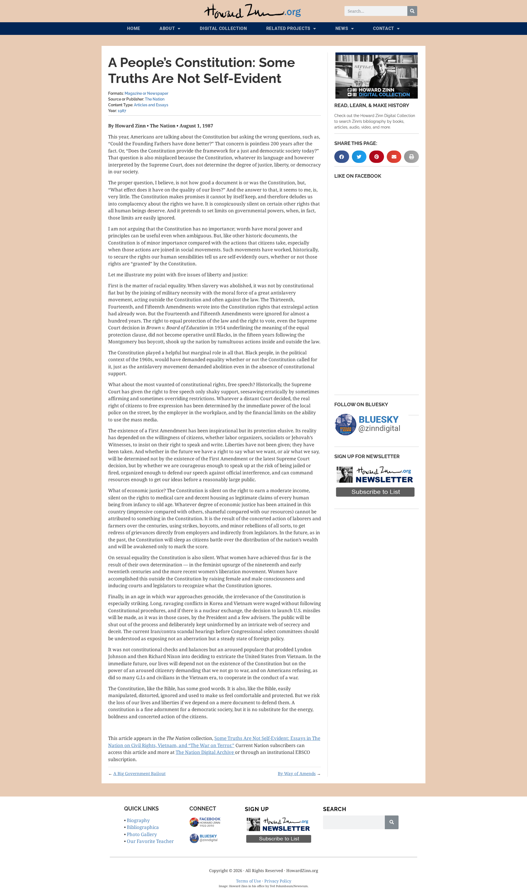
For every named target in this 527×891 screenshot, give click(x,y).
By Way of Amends (297, 773)
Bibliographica (143, 827)
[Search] (412, 11)
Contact (383, 28)
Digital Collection (223, 28)
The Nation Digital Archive (205, 752)
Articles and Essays (151, 105)
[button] (341, 157)
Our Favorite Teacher (150, 841)
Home (133, 28)
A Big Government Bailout (139, 773)
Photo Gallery (142, 834)
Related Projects (288, 28)
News (341, 28)
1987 (122, 110)
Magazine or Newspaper (146, 93)
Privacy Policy (277, 881)
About (167, 28)
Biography (138, 820)
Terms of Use (248, 881)
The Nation (154, 99)
